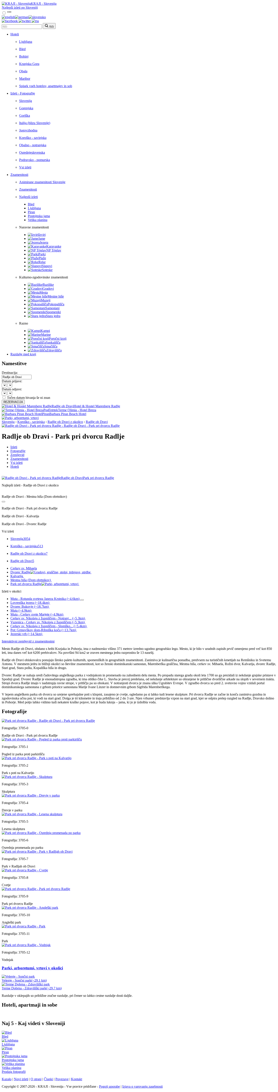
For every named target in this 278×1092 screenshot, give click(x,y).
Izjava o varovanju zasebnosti (142, 1086)
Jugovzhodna (28, 130)
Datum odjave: (12, 389)
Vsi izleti (25, 167)
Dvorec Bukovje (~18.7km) (29, 606)
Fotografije (17, 451)
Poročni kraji (57, 338)
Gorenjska (26, 108)
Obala (23, 71)
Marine (46, 334)
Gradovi (48, 288)
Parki (42, 254)
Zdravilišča (54, 350)
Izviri (42, 234)
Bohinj (23, 56)
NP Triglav (53, 250)
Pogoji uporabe (109, 1086)
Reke (42, 262)
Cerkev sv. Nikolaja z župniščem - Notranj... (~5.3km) (47, 618)
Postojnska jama (39, 216)
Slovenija (25, 101)
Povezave (62, 1079)
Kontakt (76, 1079)
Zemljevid (17, 455)
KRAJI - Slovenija (43, 3)
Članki (48, 1079)
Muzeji (45, 300)
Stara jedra (53, 316)
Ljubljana (25, 41)
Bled (22, 49)
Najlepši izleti (28, 197)
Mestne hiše (56, 296)
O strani (36, 1079)
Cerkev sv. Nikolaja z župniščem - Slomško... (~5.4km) (48, 626)
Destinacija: (10, 373)
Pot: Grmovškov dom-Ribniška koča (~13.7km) (43, 630)
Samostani (52, 308)
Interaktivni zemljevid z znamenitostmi (28, 641)
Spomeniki (53, 312)
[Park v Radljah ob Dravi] (37, 851)
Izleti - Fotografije (22, 93)
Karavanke (53, 246)
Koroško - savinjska (32, 138)
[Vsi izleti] (3, 501)
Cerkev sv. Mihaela (23, 568)
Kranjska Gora (29, 64)
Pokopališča (56, 304)
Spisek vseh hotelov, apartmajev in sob (45, 86)
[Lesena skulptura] (32, 814)
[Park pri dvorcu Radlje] (36, 889)
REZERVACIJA (13, 402)
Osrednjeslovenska (32, 152)
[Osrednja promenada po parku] (41, 833)
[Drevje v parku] (31, 795)
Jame (41, 238)
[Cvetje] (25, 870)
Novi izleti (21, 1079)
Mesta (44, 292)
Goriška (24, 115)
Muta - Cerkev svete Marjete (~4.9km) (36, 614)
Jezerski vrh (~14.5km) (26, 634)
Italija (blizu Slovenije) (34, 123)
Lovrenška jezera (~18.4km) (29, 602)
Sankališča (53, 342)
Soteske (47, 270)
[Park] (23, 926)
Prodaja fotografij (14, 1072)
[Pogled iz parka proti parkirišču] (42, 739)
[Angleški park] (30, 907)
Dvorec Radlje (20, 572)
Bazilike (48, 284)
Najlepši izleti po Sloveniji (20, 7)
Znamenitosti (19, 174)
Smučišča (50, 346)
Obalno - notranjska (32, 145)
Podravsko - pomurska (34, 160)
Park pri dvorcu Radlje (25, 584)
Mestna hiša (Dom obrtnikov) (30, 580)
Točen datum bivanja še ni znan (28, 398)
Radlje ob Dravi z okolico (65, 422)
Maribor (24, 78)
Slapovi (47, 266)
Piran (31, 212)
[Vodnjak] (26, 945)
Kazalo (7, 1079)
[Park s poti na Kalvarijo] (36, 758)
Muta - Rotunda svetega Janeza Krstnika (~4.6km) (44, 599)
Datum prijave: (12, 381)
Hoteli (14, 34)
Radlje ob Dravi (97, 422)
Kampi (45, 331)
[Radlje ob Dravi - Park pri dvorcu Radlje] (48, 720)
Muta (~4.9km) (20, 610)
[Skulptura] (27, 777)
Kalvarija (16, 576)
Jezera (44, 242)
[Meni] (9, 13)
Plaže (42, 258)
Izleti (13, 447)
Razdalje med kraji (23, 354)
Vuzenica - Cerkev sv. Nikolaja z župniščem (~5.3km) (47, 622)
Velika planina (37, 220)
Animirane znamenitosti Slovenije (42, 182)
